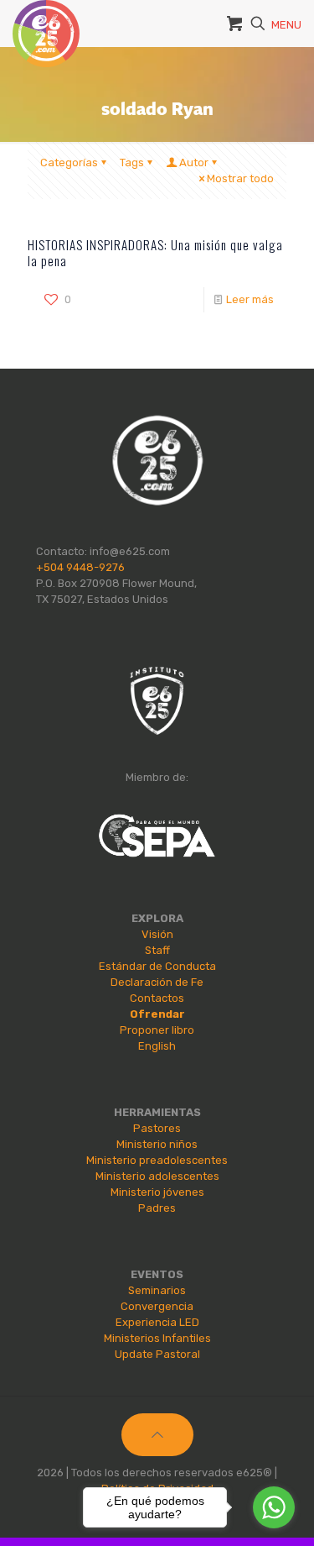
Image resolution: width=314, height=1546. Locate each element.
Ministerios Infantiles (157, 1338)
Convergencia (157, 1306)
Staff (157, 950)
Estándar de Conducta (157, 966)
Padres (157, 1208)
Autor (193, 162)
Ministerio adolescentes (157, 1176)
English (157, 1046)
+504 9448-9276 (80, 567)
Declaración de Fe (157, 982)
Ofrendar (157, 1014)
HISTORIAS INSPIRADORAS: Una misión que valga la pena (155, 252)
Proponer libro (157, 1030)
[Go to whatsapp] (274, 1507)
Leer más (250, 299)
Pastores (157, 1128)
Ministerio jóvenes (157, 1192)
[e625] (46, 21)
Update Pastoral (157, 1354)
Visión (157, 934)
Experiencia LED (157, 1322)
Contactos (157, 998)
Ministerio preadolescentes (157, 1160)
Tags (132, 162)
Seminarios (157, 1290)
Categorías (69, 162)
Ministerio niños (157, 1144)
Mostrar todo (240, 178)
